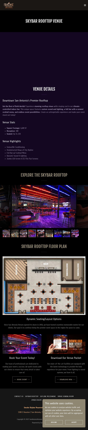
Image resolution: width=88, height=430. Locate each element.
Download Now (66, 379)
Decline (54, 422)
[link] (9, 5)
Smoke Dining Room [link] (66, 396)
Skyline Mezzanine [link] (48, 396)
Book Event (22, 379)
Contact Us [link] (18, 396)
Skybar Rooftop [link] (31, 396)
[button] (85, 5)
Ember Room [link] (36, 400)
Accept (74, 422)
